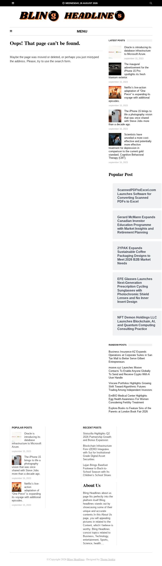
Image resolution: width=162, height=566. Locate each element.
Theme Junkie (107, 559)
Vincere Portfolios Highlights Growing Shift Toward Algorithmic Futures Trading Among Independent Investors (130, 386)
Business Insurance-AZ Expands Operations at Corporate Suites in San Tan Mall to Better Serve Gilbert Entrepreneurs (130, 356)
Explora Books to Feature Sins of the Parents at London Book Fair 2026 (130, 410)
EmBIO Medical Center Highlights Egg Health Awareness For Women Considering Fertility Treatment (129, 399)
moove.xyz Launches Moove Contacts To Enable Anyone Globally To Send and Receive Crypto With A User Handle (130, 372)
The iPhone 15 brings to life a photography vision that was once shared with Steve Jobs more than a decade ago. (130, 118)
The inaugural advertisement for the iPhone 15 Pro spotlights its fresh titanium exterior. (129, 71)
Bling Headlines (76, 559)
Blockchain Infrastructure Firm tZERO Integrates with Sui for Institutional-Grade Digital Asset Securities (97, 452)
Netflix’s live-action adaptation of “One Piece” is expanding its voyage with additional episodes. (129, 94)
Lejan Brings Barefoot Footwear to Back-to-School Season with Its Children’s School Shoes (97, 470)
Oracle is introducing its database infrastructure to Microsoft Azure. (137, 50)
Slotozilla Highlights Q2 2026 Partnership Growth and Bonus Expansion (97, 437)
